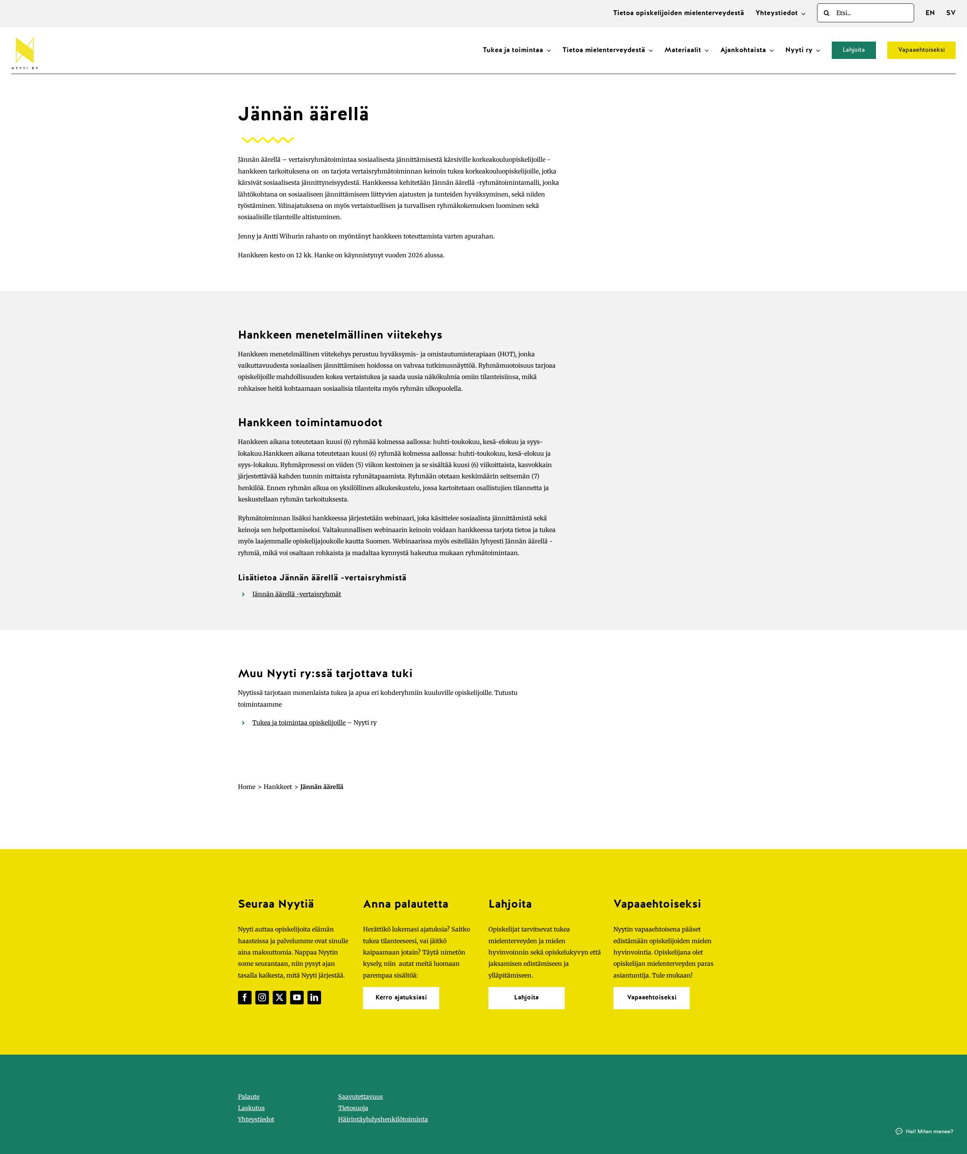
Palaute (249, 1096)
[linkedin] (314, 997)
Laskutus (251, 1108)
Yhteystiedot (256, 1119)
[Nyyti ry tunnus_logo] (24, 36)
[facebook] (245, 997)
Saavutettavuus (360, 1096)
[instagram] (262, 997)
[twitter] (279, 997)
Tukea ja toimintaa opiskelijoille (299, 722)
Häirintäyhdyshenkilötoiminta (383, 1119)
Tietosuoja (353, 1108)
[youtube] (297, 997)
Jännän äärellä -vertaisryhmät (296, 594)
